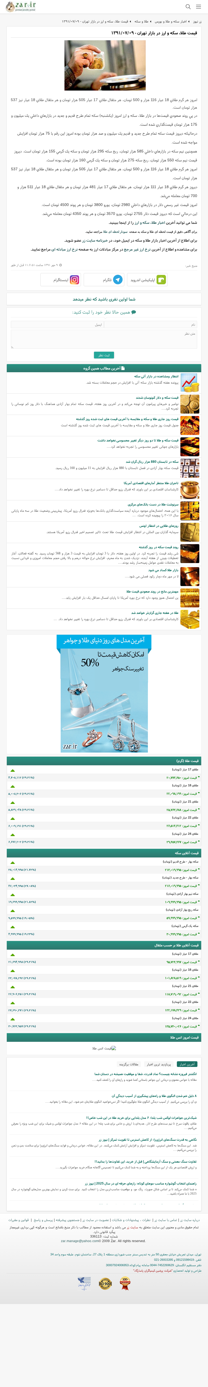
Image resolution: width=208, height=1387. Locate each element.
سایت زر (132, 1227)
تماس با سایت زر (165, 1220)
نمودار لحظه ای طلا (115, 231)
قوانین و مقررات (19, 1220)
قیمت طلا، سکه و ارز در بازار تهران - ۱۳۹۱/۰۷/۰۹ (95, 21)
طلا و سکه (141, 21)
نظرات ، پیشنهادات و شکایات (131, 1220)
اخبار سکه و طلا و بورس (171, 21)
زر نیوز (197, 21)
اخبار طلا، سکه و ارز (150, 222)
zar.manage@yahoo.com (80, 1241)
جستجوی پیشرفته (67, 1220)
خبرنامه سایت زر (95, 240)
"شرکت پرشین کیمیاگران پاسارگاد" (153, 1270)
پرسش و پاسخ (43, 1220)
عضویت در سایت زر (95, 1220)
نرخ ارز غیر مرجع (137, 249)
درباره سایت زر (190, 1220)
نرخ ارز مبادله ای (64, 249)
